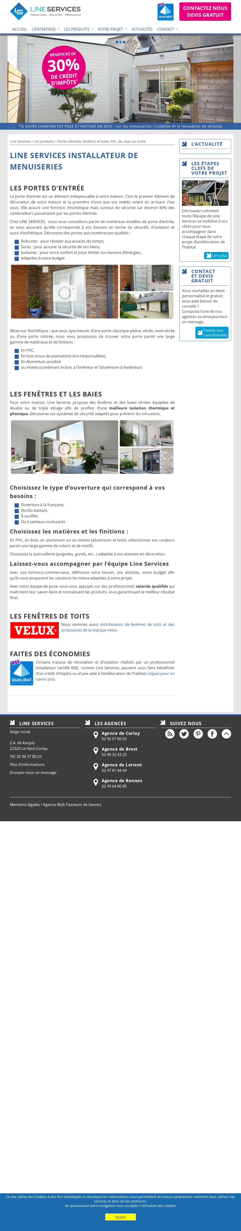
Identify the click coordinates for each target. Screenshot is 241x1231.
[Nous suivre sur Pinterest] (198, 734)
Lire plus (219, 255)
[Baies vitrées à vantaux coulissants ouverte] (64, 447)
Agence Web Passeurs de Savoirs (72, 804)
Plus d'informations (27, 764)
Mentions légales (25, 804)
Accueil (19, 29)
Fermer (120, 1217)
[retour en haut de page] (226, 734)
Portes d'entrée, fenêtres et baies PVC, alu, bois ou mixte (101, 141)
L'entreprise (44, 29)
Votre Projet (110, 29)
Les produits (76, 29)
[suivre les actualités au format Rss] (170, 734)
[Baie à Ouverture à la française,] (146, 433)
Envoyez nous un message (33, 772)
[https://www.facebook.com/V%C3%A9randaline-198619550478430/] (212, 734)
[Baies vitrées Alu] (146, 461)
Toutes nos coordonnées (215, 333)
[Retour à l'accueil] (45, 11)
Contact (165, 29)
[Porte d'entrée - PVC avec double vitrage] (146, 278)
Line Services (20, 141)
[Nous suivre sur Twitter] (184, 734)
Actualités (142, 29)
